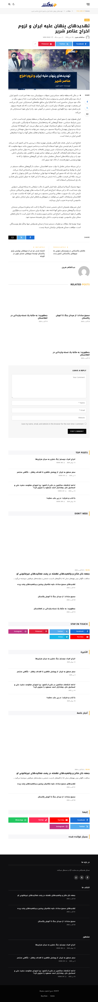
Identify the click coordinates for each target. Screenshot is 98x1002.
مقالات (87, 20)
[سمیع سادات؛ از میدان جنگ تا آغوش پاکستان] (70, 300)
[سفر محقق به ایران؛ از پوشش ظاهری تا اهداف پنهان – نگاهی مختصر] (83, 475)
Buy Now (44, 996)
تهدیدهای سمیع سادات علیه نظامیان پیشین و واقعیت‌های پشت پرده (46, 584)
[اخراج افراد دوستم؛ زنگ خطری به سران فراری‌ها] (83, 462)
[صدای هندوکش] (49, 4)
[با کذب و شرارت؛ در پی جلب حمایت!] (83, 501)
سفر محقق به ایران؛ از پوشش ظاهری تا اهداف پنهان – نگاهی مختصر (46, 472)
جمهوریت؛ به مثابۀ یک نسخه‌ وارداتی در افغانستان (29, 316)
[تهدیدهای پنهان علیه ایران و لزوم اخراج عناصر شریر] (49, 69)
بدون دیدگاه (58, 37)
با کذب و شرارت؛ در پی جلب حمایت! (61, 498)
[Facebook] (87, 101)
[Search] (9, 4)
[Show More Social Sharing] (35, 44)
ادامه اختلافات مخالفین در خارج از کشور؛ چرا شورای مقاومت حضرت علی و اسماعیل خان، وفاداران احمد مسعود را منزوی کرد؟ (44, 486)
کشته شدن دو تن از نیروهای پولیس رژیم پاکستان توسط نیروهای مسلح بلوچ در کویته (28, 253)
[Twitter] (87, 107)
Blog (88, 570)
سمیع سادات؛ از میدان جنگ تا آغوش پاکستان (73, 316)
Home (52, 996)
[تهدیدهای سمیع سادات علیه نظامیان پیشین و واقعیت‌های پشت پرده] (83, 587)
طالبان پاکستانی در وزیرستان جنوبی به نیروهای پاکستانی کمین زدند (69, 252)
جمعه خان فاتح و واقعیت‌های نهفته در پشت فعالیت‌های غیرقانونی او (53, 573)
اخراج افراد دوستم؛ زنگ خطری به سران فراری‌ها (55, 459)
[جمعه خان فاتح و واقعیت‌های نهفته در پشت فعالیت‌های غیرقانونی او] (49, 543)
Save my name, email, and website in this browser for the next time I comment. (52, 424)
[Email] (87, 114)
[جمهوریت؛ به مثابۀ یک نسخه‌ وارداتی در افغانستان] (27, 300)
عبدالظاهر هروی (79, 37)
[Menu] (88, 4)
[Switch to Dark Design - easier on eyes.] (13, 4)
